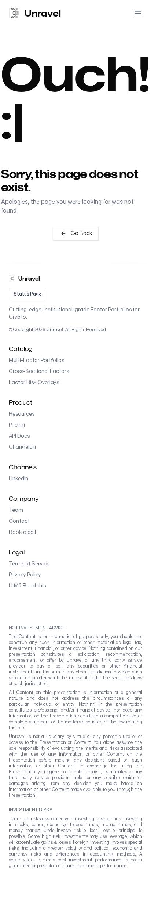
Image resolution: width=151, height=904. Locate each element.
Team (16, 510)
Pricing (17, 425)
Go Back (81, 233)
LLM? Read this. (28, 585)
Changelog (22, 447)
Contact (19, 521)
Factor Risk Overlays (34, 382)
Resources (21, 414)
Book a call (22, 532)
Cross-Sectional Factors (39, 371)
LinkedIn (18, 478)
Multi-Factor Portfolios (36, 360)
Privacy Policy (25, 574)
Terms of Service (29, 563)
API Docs (19, 436)
